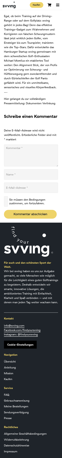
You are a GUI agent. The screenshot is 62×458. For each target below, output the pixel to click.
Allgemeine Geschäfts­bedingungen (25, 433)
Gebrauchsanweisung (16, 400)
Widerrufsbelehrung (16, 439)
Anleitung (10, 367)
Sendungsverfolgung (16, 412)
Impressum (10, 451)
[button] (58, 5)
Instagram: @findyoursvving (21, 334)
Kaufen (8, 379)
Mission (8, 373)
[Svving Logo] (10, 5)
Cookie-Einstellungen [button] (20, 344)
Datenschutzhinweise (16, 445)
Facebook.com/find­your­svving (22, 330)
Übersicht (10, 361)
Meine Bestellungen (16, 406)
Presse (8, 418)
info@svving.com (14, 325)
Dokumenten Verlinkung (40, 103)
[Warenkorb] (49, 5)
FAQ (6, 394)
